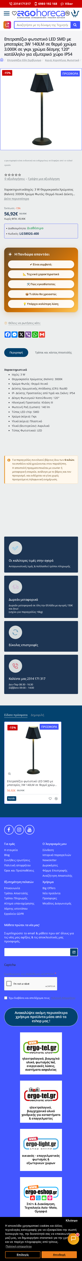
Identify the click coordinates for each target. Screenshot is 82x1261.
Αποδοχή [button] (59, 1254)
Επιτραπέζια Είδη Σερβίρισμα (24, 60)
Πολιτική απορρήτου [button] (19, 1246)
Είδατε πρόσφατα (15, 715)
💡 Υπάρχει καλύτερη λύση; (41, 303)
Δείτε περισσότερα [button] (16, 198)
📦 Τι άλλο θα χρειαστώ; (41, 294)
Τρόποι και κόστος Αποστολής (53, 352)
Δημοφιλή (37, 715)
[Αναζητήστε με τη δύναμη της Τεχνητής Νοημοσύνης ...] (75, 25)
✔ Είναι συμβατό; (41, 264)
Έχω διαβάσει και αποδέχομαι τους (41, 998)
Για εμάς (9, 843)
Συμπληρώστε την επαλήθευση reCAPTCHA (29, 974)
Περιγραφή (16, 352)
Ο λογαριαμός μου (55, 843)
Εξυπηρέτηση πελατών (19, 882)
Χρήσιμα (48, 882)
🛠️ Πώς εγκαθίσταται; (41, 284)
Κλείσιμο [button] (72, 1220)
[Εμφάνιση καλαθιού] (75, 13)
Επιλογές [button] (23, 1254)
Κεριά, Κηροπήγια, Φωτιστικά (62, 60)
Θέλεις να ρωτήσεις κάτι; (24, 323)
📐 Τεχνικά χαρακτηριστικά (41, 274)
